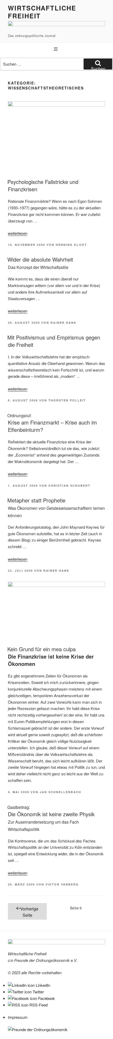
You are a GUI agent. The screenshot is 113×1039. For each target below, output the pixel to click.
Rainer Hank (63, 323)
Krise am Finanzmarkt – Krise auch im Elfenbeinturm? (52, 422)
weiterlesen (17, 233)
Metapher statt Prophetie (56, 507)
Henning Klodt (71, 245)
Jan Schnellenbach (60, 792)
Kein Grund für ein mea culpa (50, 656)
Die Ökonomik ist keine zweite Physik (51, 818)
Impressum (18, 1017)
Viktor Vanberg (62, 884)
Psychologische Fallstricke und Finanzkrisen (42, 185)
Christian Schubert (69, 485)
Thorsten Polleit (67, 400)
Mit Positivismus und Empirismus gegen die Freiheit (53, 340)
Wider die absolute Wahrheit (40, 263)
